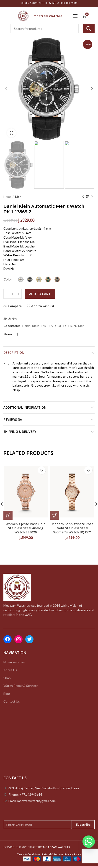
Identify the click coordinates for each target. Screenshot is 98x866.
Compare (15, 306)
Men (18, 197)
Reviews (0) (12, 419)
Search (89, 28)
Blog (6, 693)
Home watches (14, 662)
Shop (7, 678)
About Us (10, 670)
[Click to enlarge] (11, 133)
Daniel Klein (30, 326)
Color (7, 279)
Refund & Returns (52, 854)
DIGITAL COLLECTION (58, 326)
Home (7, 197)
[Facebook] (17, 334)
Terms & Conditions (28, 854)
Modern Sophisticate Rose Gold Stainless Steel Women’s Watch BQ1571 (72, 528)
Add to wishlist (42, 306)
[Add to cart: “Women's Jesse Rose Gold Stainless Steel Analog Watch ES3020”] (8, 515)
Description (13, 352)
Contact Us (11, 701)
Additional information (24, 407)
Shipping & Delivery (19, 431)
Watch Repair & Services (20, 686)
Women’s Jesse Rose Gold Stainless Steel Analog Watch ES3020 (26, 528)
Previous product (83, 196)
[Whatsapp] (89, 841)
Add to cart (39, 294)
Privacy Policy (73, 854)
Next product (92, 196)
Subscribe (83, 824)
